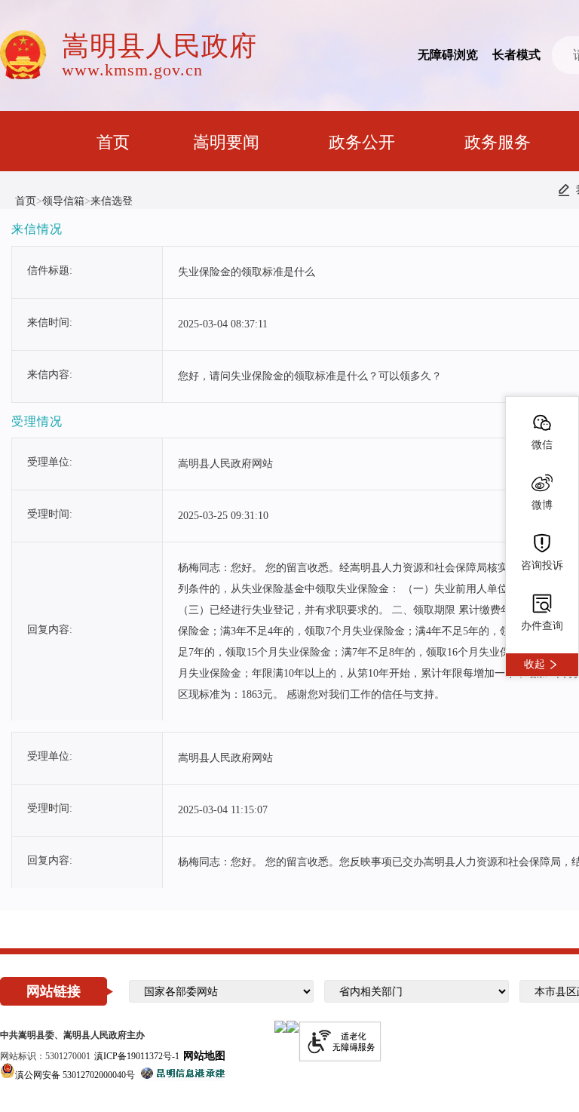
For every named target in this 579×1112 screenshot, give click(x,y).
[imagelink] (280, 1027)
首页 (113, 142)
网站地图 (204, 1055)
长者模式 (516, 54)
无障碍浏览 (448, 54)
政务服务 (497, 142)
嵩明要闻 (226, 142)
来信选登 (111, 201)
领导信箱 (63, 201)
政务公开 (362, 142)
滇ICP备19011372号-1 (136, 1056)
